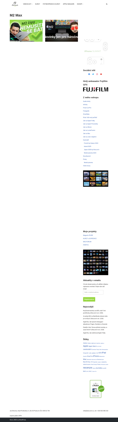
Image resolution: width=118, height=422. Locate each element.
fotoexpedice (105, 349)
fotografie (85, 353)
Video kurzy (86, 165)
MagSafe (95, 362)
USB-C (90, 371)
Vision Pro (94, 371)
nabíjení (99, 362)
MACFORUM (87, 241)
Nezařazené (87, 156)
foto (101, 349)
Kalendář (86, 140)
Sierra (93, 368)
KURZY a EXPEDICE (90, 238)
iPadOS (85, 356)
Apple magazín (68, 4)
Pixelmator (103, 364)
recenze (87, 367)
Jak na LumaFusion (89, 130)
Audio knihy (86, 101)
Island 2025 (87, 146)
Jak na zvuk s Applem (89, 137)
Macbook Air (94, 359)
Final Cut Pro (87, 107)
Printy (85, 159)
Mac (85, 359)
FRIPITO (86, 245)
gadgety (94, 353)
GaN (97, 353)
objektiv (89, 364)
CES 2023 (99, 346)
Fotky (97, 349)
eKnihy (85, 104)
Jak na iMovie (87, 127)
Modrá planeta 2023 (90, 153)
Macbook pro (100, 359)
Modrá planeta (88, 162)
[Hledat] (106, 4)
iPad (104, 352)
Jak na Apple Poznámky (90, 124)
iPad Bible (86, 114)
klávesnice (102, 356)
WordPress (22, 420)
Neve (11, 420)
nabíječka (104, 362)
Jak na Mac (86, 133)
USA (87, 371)
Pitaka (98, 364)
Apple (85, 346)
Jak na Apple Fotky (89, 120)
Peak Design (94, 364)
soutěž (104, 368)
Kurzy (37, 4)
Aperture (98, 343)
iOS (100, 353)
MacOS (85, 362)
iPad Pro (90, 356)
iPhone (96, 356)
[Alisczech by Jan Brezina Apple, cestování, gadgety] (15, 4)
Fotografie (86, 111)
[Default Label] (89, 74)
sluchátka (99, 368)
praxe (107, 364)
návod (85, 364)
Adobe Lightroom (92, 343)
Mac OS (90, 362)
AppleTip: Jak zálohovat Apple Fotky (94, 333)
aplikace (102, 343)
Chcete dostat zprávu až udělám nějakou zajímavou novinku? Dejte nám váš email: (95, 286)
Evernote (93, 349)
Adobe (85, 343)
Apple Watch (93, 346)
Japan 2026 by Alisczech (91, 149)
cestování (87, 349)
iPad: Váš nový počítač (90, 117)
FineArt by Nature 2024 (91, 143)
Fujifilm (90, 353)
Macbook (89, 359)
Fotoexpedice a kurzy (51, 4)
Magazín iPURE (88, 235)
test (84, 371)
